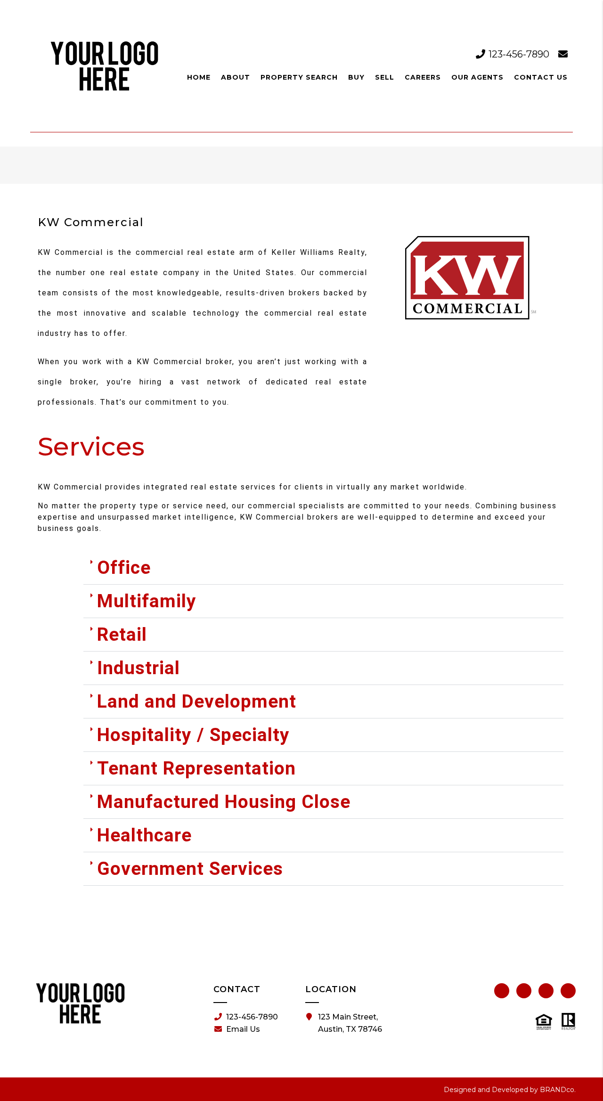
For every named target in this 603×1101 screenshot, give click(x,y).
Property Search (299, 77)
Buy (356, 77)
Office (124, 568)
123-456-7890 (519, 54)
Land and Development (196, 701)
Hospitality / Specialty (193, 735)
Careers (423, 77)
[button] (323, 568)
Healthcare (144, 835)
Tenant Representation (196, 768)
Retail (122, 634)
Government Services (190, 869)
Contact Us (541, 77)
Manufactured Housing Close (223, 802)
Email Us (243, 1029)
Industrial (138, 668)
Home (199, 77)
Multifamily (146, 601)
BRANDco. (558, 1089)
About (235, 77)
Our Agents (477, 77)
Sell (384, 77)
